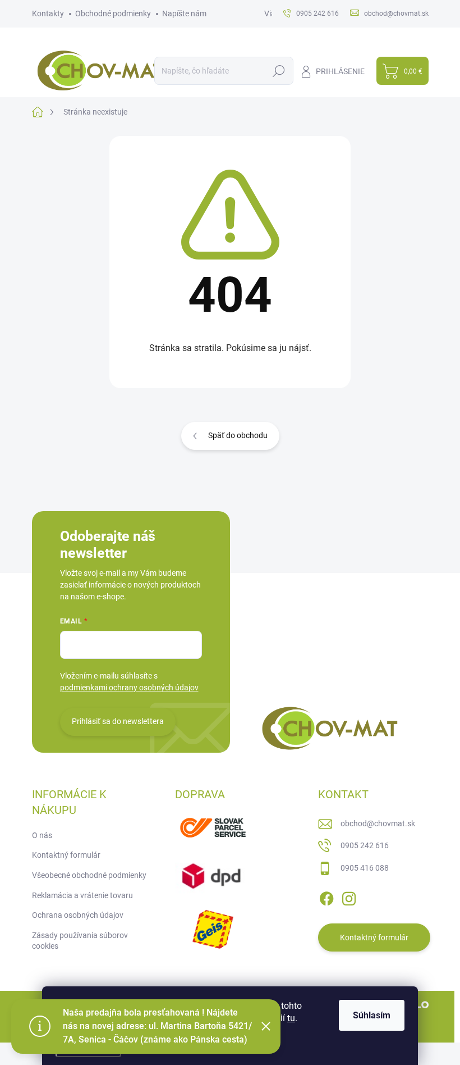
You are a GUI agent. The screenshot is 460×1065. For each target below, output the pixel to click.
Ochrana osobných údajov (77, 915)
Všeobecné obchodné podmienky (89, 875)
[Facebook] (326, 896)
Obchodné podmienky (113, 13)
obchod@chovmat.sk (378, 823)
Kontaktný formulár (66, 854)
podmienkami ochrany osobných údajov (129, 687)
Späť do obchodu (238, 435)
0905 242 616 (365, 845)
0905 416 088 (365, 867)
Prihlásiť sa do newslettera (118, 721)
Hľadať (279, 70)
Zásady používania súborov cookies (80, 941)
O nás (42, 835)
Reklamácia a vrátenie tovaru (82, 895)
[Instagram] (349, 896)
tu (291, 1018)
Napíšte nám (184, 13)
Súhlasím (371, 1015)
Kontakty (48, 13)
